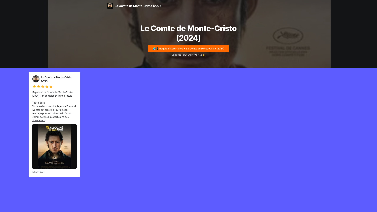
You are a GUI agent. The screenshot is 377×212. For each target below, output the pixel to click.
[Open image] (54, 146)
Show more (38, 120)
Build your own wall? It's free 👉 (188, 55)
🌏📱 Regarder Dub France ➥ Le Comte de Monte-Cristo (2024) (188, 48)
